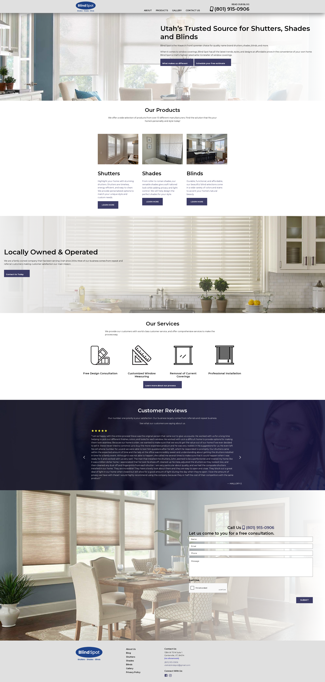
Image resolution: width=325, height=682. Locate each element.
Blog (128, 653)
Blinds (129, 664)
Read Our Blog (240, 4)
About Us (131, 649)
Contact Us (193, 10)
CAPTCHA (194, 580)
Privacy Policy (133, 672)
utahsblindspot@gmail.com (177, 665)
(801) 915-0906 (231, 9)
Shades (130, 661)
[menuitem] (148, 10)
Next (241, 457)
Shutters (130, 657)
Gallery (177, 10)
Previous (85, 457)
